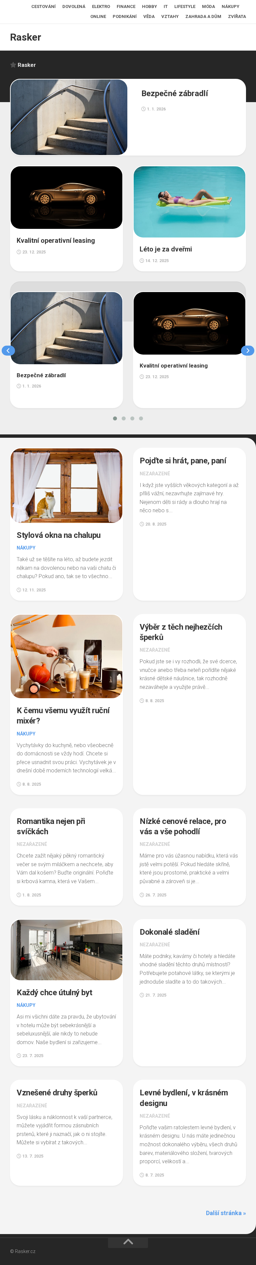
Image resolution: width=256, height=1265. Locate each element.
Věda (149, 16)
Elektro (101, 6)
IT (166, 6)
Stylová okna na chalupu (59, 535)
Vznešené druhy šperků (57, 1092)
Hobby (149, 6)
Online (98, 16)
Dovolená (73, 6)
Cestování (43, 6)
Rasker (25, 37)
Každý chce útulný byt (54, 992)
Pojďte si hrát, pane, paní (183, 460)
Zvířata (237, 16)
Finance (126, 6)
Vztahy (170, 16)
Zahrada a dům (203, 16)
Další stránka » (226, 1212)
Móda (208, 6)
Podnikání (125, 16)
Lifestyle (184, 6)
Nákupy (230, 6)
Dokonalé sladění (169, 932)
